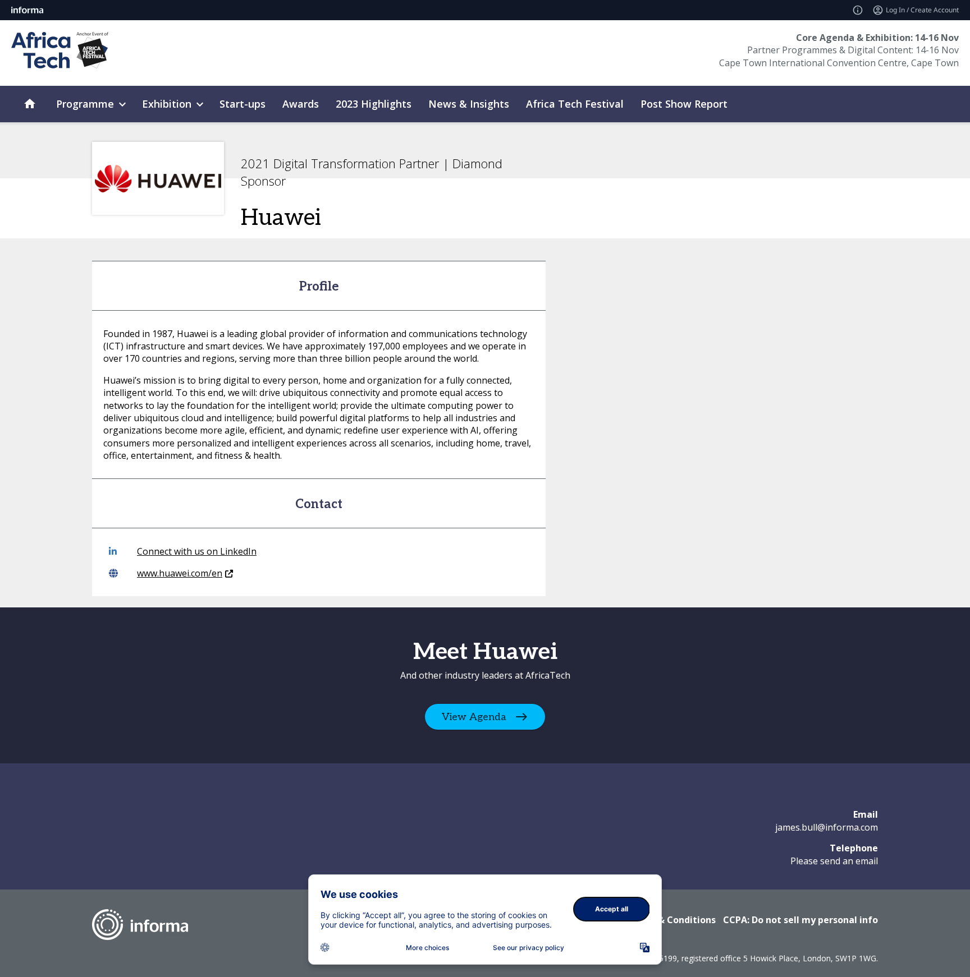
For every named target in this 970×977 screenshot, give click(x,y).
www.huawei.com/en (179, 573)
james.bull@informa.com (826, 827)
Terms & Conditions (671, 920)
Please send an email (834, 861)
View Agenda (474, 717)
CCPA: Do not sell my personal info (800, 920)
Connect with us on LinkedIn (197, 551)
